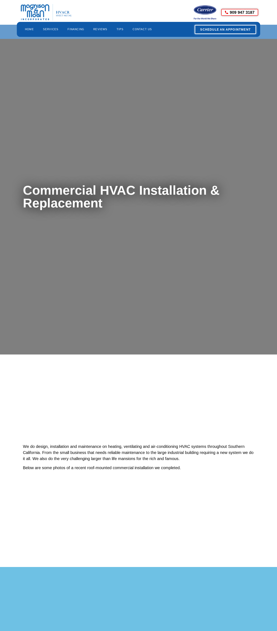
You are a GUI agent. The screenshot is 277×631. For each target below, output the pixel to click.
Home (29, 29)
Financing (76, 29)
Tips (120, 29)
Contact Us (142, 29)
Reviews (100, 29)
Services (51, 29)
